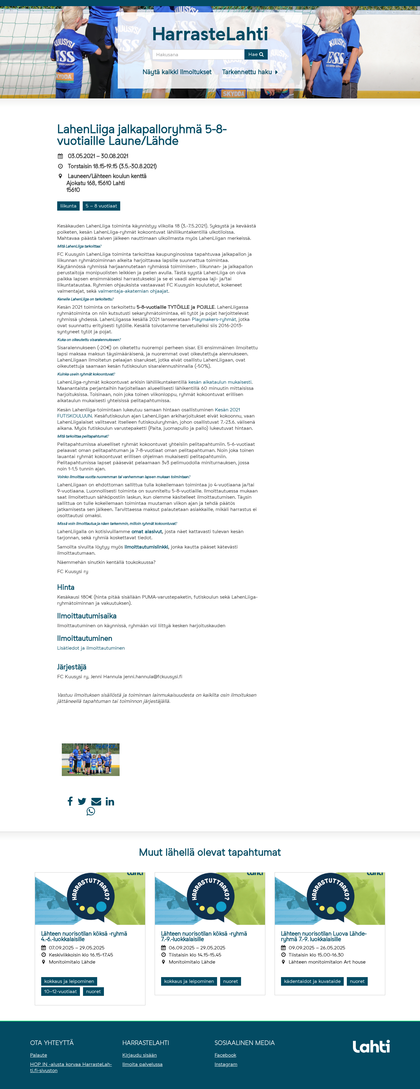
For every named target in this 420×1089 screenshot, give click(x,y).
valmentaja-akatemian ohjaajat (133, 291)
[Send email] (96, 803)
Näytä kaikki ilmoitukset (177, 72)
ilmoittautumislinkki (146, 547)
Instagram (226, 1064)
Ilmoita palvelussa (142, 1064)
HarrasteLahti (210, 33)
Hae (253, 54)
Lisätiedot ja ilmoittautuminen (91, 648)
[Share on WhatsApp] (90, 813)
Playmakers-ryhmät (214, 319)
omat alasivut (147, 531)
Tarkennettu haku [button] (248, 72)
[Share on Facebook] (70, 803)
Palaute (38, 1055)
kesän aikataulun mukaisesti (220, 382)
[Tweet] (82, 803)
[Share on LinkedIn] (110, 803)
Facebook (225, 1055)
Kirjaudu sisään (139, 1055)
